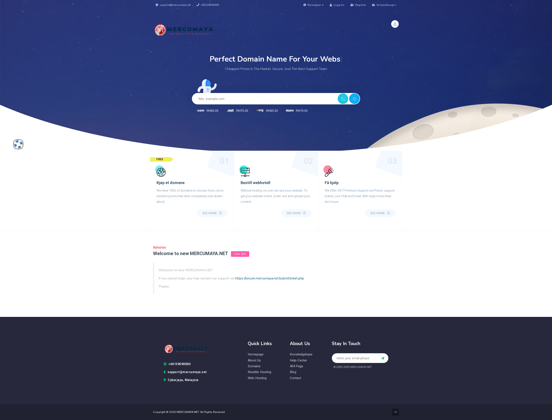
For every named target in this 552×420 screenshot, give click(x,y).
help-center (298, 360)
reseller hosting (259, 372)
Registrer (360, 5)
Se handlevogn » (386, 5)
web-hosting (257, 378)
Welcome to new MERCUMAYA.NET (190, 253)
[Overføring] (343, 98)
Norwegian (314, 5)
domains (254, 366)
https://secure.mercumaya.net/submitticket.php (269, 278)
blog (293, 372)
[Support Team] (18, 144)
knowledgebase (301, 354)
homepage (255, 354)
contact (295, 378)
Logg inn (338, 5)
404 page (296, 366)
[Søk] (354, 98)
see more (210, 213)
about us (254, 360)
